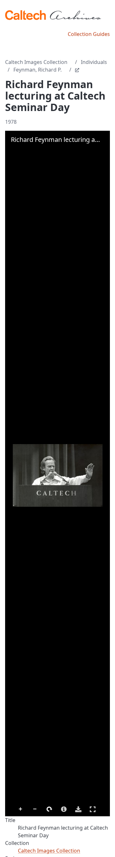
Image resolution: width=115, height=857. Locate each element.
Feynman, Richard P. (37, 69)
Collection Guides (89, 34)
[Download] (78, 809)
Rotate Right (49, 809)
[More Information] (63, 809)
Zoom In (20, 809)
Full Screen (92, 809)
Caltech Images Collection (36, 62)
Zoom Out (35, 809)
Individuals (94, 62)
